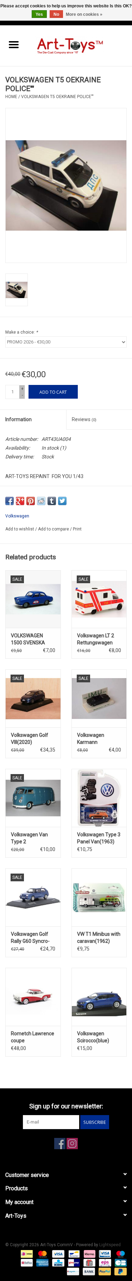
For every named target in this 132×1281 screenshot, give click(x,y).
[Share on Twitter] (62, 501)
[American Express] (42, 1262)
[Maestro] (119, 1253)
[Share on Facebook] (9, 501)
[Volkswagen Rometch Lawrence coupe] (33, 997)
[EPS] (104, 1262)
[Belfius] (26, 1262)
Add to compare (54, 529)
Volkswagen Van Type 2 (29, 838)
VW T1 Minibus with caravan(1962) (98, 937)
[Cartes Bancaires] (119, 1262)
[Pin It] (30, 501)
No (56, 14)
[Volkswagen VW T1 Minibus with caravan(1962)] (99, 897)
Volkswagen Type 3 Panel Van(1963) (98, 838)
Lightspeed (110, 1244)
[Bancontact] (73, 1253)
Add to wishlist (20, 529)
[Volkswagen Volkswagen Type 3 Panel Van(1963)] (99, 798)
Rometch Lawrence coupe (32, 1037)
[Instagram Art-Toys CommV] (72, 1143)
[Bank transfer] (88, 1271)
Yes (39, 14)
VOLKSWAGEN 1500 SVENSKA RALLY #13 (28, 639)
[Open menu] (13, 44)
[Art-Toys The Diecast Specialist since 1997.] (80, 45)
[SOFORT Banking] (88, 1253)
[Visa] (57, 1253)
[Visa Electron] (104, 1253)
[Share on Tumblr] (52, 501)
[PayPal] (104, 1271)
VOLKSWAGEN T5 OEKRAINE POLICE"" (57, 96)
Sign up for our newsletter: (66, 1106)
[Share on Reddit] (41, 501)
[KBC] (57, 1262)
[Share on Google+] (20, 501)
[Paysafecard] (72, 1271)
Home (11, 96)
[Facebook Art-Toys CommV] (59, 1143)
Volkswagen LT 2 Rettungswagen (95, 639)
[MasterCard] (42, 1253)
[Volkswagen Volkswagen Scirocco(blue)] (99, 997)
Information (18, 419)
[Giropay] (73, 1262)
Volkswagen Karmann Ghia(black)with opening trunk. (94, 739)
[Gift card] (88, 1262)
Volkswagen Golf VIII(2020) (29, 738)
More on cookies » (84, 14)
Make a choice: (21, 332)
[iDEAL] (26, 1253)
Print (77, 529)
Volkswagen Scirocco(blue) (93, 1037)
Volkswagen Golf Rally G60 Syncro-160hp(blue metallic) (30, 938)
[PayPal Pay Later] (119, 1271)
